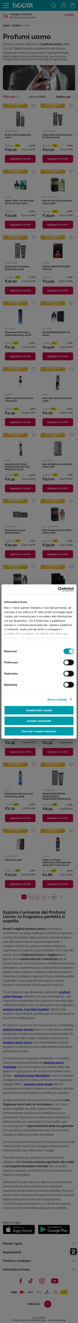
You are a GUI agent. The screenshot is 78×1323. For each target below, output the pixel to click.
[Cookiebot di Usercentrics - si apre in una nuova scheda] (58, 589)
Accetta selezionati (39, 720)
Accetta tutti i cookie (39, 710)
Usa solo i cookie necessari (39, 731)
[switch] (68, 662)
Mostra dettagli (57, 699)
